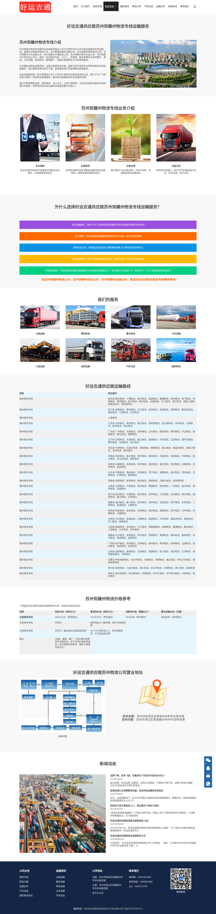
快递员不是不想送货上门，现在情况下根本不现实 (134, 805)
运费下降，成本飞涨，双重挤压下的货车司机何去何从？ (138, 775)
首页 (75, 6)
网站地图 (115, 909)
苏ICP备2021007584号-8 (131, 909)
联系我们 (184, 6)
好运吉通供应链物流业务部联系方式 (128, 835)
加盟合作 (160, 6)
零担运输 (60, 886)
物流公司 (136, 6)
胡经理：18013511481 (140, 877)
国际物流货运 (26, 895)
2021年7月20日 (117, 824)
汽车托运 (148, 6)
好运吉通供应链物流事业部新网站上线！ (130, 820)
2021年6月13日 (117, 839)
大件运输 (60, 891)
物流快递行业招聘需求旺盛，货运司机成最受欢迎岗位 (136, 790)
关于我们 (85, 6)
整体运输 (60, 881)
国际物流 (124, 6)
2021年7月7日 (116, 779)
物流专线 (109, 6)
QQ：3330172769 (138, 886)
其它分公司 (97, 893)
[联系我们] (208, 768)
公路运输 (60, 877)
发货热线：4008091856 (141, 881)
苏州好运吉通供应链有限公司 (97, 909)
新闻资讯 (172, 6)
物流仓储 (97, 6)
